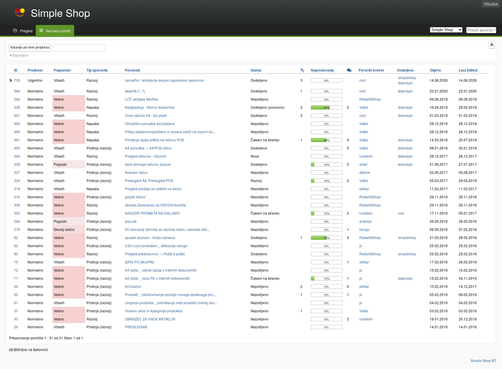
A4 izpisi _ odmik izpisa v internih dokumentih (161, 270)
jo (360, 245)
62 (16, 294)
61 (16, 302)
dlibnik (364, 172)
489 (17, 131)
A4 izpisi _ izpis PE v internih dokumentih (157, 278)
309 (17, 204)
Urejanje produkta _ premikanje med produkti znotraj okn (170, 302)
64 (16, 286)
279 (17, 229)
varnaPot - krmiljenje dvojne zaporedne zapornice (164, 80)
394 (17, 156)
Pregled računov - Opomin (145, 156)
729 (17, 80)
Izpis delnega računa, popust (148, 164)
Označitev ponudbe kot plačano (150, 123)
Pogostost (62, 70)
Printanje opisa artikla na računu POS (154, 139)
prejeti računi (135, 196)
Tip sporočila (97, 70)
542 (17, 99)
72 (16, 270)
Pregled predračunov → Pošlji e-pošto (155, 253)
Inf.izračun (133, 286)
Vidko (363, 107)
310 (17, 196)
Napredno (20, 55)
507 (17, 115)
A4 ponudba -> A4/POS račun (148, 147)
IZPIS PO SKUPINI (139, 261)
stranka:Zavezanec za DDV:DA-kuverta (155, 204)
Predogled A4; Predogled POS (149, 180)
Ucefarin (366, 156)
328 (17, 164)
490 (17, 123)
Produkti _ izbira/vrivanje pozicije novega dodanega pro (169, 294)
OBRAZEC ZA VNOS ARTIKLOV (150, 318)
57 (16, 310)
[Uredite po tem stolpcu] (302, 70)
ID (15, 70)
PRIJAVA (491, 3)
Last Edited (468, 70)
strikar (364, 188)
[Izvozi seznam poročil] (492, 45)
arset (363, 164)
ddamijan (405, 82)
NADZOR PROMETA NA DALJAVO (152, 213)
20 (16, 326)
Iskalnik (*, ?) (135, 90)
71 (16, 278)
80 (16, 253)
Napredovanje (322, 70)
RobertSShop (370, 99)
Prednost (35, 70)
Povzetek (132, 70)
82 (16, 245)
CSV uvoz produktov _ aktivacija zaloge (156, 245)
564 (17, 90)
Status (256, 70)
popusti (131, 221)
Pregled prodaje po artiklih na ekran (153, 188)
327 (17, 172)
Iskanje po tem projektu (29, 47)
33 (16, 318)
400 (17, 147)
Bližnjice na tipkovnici (30, 349)
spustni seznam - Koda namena (150, 237)
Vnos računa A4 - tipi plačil (146, 115)
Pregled (26, 30)
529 (17, 107)
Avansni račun (136, 172)
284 (17, 221)
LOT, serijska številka (141, 99)
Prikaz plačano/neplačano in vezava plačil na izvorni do (169, 131)
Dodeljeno (405, 70)
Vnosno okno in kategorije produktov (154, 310)
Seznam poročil (58, 30)
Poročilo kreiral (371, 70)
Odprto (435, 70)
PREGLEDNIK (136, 326)
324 (17, 180)
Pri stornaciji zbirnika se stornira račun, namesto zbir (166, 229)
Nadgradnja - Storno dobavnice (150, 107)
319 (17, 188)
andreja (365, 221)
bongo (364, 229)
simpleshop (407, 77)
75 (16, 261)
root (362, 80)
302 (17, 213)
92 (16, 237)
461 (17, 139)
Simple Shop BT (483, 360)
